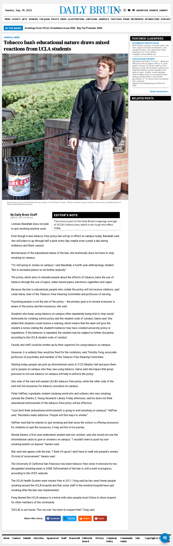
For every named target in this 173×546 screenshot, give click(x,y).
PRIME (126, 19)
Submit (163, 10)
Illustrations (76, 19)
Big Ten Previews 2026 (89, 28)
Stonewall (74, 538)
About (6, 538)
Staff (63, 538)
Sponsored (53, 538)
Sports (16, 19)
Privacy (100, 538)
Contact (16, 538)
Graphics (104, 19)
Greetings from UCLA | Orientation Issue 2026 (50, 28)
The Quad (44, 19)
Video (63, 19)
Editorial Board (87, 540)
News (8, 19)
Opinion (33, 19)
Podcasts (166, 19)
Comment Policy (111, 540)
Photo (55, 19)
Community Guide (126, 540)
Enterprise (137, 19)
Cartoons (91, 19)
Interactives (152, 19)
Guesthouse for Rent (143, 59)
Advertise (142, 10)
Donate (153, 10)
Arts (24, 19)
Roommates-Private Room (145, 43)
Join (137, 538)
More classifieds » (159, 91)
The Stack (116, 19)
